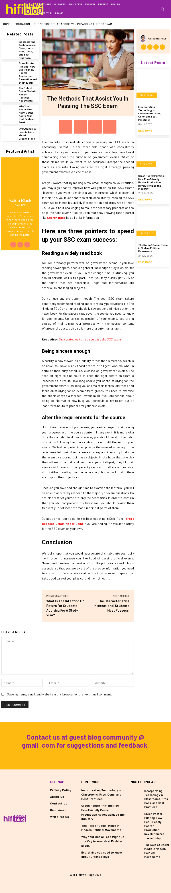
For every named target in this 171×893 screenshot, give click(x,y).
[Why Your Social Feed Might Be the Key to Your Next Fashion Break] (8, 112)
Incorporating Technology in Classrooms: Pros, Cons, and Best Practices (27, 49)
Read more (145, 130)
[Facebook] (140, 8)
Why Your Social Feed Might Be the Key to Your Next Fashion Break (27, 114)
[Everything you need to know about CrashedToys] (8, 133)
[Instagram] (147, 8)
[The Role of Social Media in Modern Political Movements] (8, 93)
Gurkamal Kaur (157, 38)
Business (146, 164)
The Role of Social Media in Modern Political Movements (153, 248)
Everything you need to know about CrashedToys (101, 854)
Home (6, 23)
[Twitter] (154, 8)
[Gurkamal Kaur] (143, 38)
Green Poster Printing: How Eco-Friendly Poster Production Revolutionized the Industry (151, 182)
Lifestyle (146, 233)
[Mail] (85, 882)
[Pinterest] (95, 127)
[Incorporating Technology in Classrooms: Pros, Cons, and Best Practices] (8, 47)
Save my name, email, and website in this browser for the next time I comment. (59, 694)
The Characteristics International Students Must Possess (111, 605)
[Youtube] (27, 244)
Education (22, 23)
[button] (162, 9)
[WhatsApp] (109, 127)
